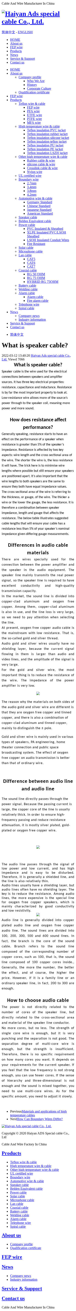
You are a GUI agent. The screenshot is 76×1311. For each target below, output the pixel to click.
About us (16, 43)
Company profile (30, 77)
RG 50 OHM (36, 274)
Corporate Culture (39, 88)
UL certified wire (30, 175)
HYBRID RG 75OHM (42, 281)
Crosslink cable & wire (42, 168)
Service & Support (22, 58)
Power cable (27, 225)
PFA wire (33, 111)
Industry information (32, 319)
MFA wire (34, 122)
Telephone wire (29, 304)
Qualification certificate (34, 92)
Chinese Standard (38, 206)
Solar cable (26, 247)
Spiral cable (26, 308)
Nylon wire (34, 172)
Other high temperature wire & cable (43, 156)
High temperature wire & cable (39, 126)
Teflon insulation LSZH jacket (47, 153)
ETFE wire (34, 115)
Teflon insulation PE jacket (45, 149)
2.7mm (31, 183)
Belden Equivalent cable (35, 221)
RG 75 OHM (36, 278)
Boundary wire (29, 179)
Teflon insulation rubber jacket (47, 134)
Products (16, 51)
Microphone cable (31, 251)
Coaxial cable (28, 270)
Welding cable (28, 289)
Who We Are (36, 81)
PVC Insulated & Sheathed (45, 228)
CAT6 (31, 263)
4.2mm (31, 194)
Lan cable (25, 255)
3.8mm (31, 191)
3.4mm (31, 187)
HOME (15, 39)
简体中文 (8, 32)
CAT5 (31, 259)
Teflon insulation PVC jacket (46, 130)
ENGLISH (25, 32)
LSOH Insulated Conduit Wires (48, 240)
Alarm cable (27, 293)
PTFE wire (34, 119)
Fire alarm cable (37, 300)
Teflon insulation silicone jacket (48, 138)
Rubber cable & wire (41, 160)
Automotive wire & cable (35, 198)
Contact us (17, 62)
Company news (29, 316)
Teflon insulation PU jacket (45, 145)
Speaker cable (28, 217)
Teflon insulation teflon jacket (46, 141)
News (14, 55)
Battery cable (27, 285)
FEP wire (16, 47)
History (32, 84)
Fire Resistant (36, 244)
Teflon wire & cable (32, 103)
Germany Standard (39, 202)
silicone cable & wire (41, 164)
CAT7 (31, 266)
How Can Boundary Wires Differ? (40, 1119)
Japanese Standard (39, 209)
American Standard (40, 213)
